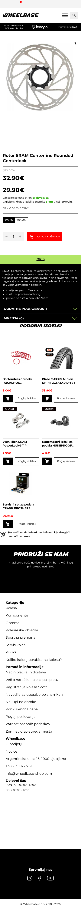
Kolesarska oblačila (22, 630)
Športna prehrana (20, 637)
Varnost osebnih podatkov (28, 724)
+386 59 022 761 (19, 766)
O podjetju (15, 744)
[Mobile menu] (65, 15)
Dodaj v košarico (48, 236)
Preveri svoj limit (67, 26)
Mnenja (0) (14, 318)
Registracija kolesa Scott (26, 687)
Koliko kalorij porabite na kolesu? (34, 660)
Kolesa (11, 608)
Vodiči (11, 652)
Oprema (13, 623)
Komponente (17, 615)
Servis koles (15, 645)
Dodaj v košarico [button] (8, 398)
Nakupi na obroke (21, 702)
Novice (11, 751)
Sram (49, 201)
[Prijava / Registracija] (14, 3)
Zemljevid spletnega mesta (29, 731)
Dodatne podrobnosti (25, 309)
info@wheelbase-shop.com (29, 774)
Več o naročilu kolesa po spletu (32, 680)
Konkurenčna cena (22, 709)
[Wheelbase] (21, 15)
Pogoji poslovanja (21, 717)
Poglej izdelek (27, 398)
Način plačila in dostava (26, 672)
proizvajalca (40, 197)
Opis (41, 259)
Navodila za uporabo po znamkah (34, 695)
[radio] (9, 220)
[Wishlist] (7, 3)
